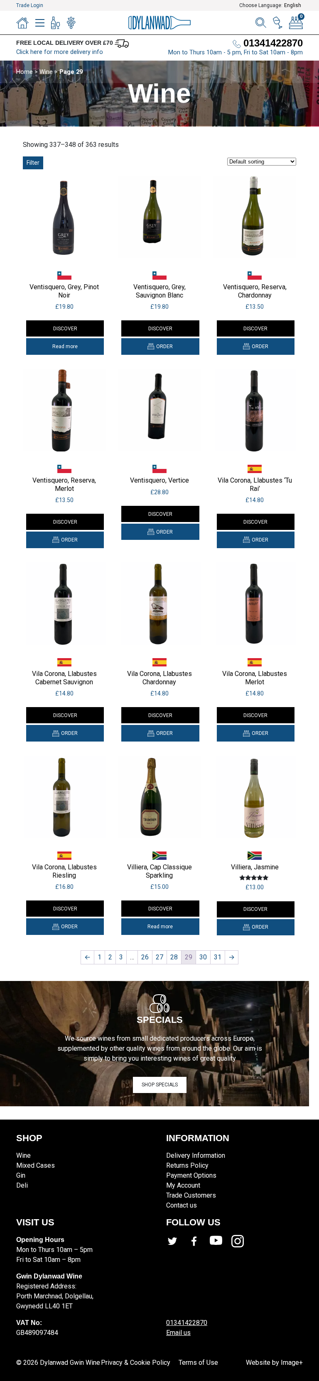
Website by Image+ (274, 1362)
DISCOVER (65, 329)
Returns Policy (187, 1165)
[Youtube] (220, 1241)
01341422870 (186, 1323)
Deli (22, 1185)
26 (145, 957)
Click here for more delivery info (59, 52)
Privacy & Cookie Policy (135, 1362)
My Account (183, 1185)
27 (159, 957)
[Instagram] (242, 1241)
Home (24, 72)
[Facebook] (198, 1241)
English (292, 5)
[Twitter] (177, 1241)
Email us (178, 1333)
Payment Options (191, 1175)
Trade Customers (191, 1195)
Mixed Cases (35, 1165)
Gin (20, 1175)
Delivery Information (195, 1155)
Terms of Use (198, 1362)
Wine (46, 72)
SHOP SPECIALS (160, 1085)
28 (174, 957)
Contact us (181, 1205)
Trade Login (29, 5)
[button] (160, 346)
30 (203, 957)
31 (217, 957)
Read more (65, 346)
